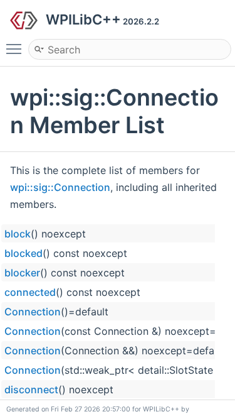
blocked (23, 253)
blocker (22, 272)
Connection (32, 311)
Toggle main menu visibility (16, 48)
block (17, 233)
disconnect (31, 389)
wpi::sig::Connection (60, 187)
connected (30, 292)
